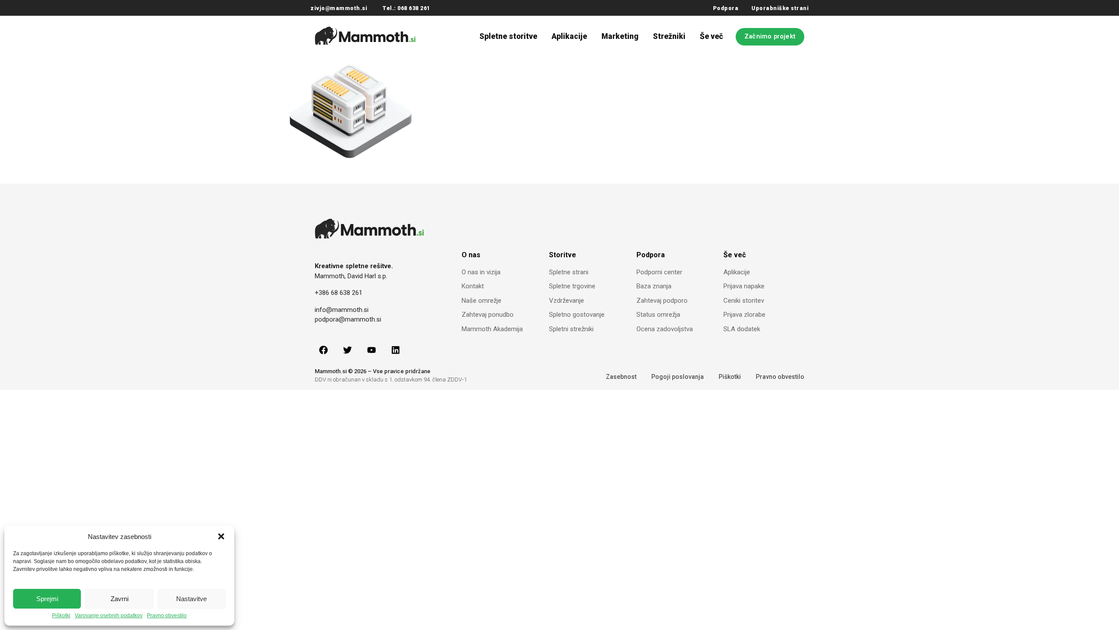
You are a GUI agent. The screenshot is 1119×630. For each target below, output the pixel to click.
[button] (221, 536)
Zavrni (120, 598)
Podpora (726, 8)
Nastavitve (191, 598)
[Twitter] (347, 350)
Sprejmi (47, 598)
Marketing (620, 36)
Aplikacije (569, 36)
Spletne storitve (508, 36)
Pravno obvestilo (167, 616)
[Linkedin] (395, 350)
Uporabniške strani (780, 8)
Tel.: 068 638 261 (406, 8)
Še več (711, 36)
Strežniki (669, 36)
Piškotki (61, 616)
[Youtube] (371, 350)
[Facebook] (323, 350)
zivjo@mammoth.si (338, 8)
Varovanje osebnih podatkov (108, 616)
